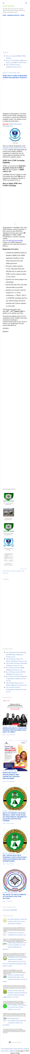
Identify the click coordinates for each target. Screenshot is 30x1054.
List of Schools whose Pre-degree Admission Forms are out (16, 660)
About (9, 1048)
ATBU (23, 571)
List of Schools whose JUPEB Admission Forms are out (15, 673)
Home (4, 15)
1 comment (9, 901)
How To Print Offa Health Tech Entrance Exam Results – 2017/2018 (17, 1007)
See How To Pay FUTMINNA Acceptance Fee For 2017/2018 (14, 896)
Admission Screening (16, 571)
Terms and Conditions (8, 1051)
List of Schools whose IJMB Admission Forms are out (15, 668)
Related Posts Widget (23, 568)
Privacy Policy (23, 1048)
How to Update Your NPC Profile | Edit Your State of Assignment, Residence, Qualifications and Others (15, 817)
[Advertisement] (15, 31)
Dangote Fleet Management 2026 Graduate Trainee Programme (11, 775)
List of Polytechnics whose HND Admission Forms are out (16, 684)
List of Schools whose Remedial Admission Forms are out (16, 664)
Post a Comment (11, 734)
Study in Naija (8, 6)
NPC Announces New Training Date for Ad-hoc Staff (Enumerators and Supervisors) (15, 858)
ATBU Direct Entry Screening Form (12, 125)
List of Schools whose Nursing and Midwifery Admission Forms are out (16, 654)
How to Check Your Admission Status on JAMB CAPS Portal (16, 61)
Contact (15, 1048)
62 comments (10, 863)
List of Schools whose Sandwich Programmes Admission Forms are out (16, 678)
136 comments (10, 823)
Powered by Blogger (16, 1042)
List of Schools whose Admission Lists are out (13, 66)
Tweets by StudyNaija (10, 910)
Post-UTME (5, 573)
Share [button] (18, 72)
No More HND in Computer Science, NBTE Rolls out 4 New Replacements (17, 921)
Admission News (6, 571)
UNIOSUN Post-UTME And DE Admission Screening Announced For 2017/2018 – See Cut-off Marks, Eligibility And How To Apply (15, 961)
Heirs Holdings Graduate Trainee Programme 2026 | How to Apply (15, 730)
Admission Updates (13, 15)
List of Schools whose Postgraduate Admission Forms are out (16, 689)
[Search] (26, 2)
